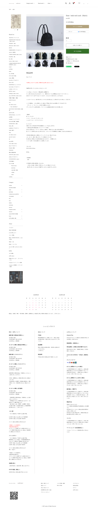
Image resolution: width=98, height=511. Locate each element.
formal (11, 174)
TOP (10, 9)
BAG (14, 9)
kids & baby (12, 167)
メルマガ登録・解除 (61, 483)
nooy (10, 102)
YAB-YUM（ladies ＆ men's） (14, 154)
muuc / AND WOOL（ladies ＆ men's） (15, 95)
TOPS (10, 189)
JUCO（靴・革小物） (13, 75)
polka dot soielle (11, 112)
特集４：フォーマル (13, 244)
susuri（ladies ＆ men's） (13, 143)
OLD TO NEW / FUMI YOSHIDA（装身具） (16, 110)
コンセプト (11, 227)
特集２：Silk (11, 241)
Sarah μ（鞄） (11, 125)
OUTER (10, 185)
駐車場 (10, 250)
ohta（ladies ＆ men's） (13, 104)
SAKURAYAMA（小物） (13, 123)
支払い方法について (45, 487)
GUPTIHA (11, 69)
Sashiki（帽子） (12, 130)
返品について (69, 57)
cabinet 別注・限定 (13, 170)
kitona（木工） (11, 82)
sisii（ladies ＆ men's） (13, 134)
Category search (28, 3)
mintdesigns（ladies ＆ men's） (14, 93)
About (49, 3)
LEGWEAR (11, 205)
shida (10, 132)
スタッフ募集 (11, 235)
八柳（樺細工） (12, 161)
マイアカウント (76, 483)
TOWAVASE (11, 150)
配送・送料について (45, 483)
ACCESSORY (11, 196)
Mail (79, 3)
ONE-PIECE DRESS (12, 187)
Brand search (40, 3)
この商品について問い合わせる (72, 61)
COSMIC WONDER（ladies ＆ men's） (15, 54)
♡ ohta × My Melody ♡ (13, 106)
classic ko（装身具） (12, 52)
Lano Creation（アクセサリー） (14, 86)
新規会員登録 (75, 485)
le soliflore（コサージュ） (13, 89)
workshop (10, 176)
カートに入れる (77, 51)
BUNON (10, 47)
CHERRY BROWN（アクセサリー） (15, 50)
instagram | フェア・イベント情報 (15, 262)
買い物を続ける (69, 63)
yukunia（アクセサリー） (13, 156)
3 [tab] (17, 29)
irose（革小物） (12, 73)
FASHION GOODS (12, 209)
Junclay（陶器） (12, 78)
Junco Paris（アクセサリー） (14, 80)
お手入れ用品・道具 (12, 218)
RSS (58, 485)
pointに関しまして (12, 232)
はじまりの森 (11, 163)
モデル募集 (11, 253)
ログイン (74, 487)
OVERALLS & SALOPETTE (14, 194)
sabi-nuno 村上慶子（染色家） (14, 121)
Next (62, 33)
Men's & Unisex (13, 165)
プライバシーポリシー (45, 492)
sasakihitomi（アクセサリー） (14, 128)
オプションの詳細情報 (77, 26)
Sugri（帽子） (11, 141)
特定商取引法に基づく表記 (71, 59)
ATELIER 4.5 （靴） (12, 43)
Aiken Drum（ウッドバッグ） (14, 37)
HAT (10, 200)
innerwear (10, 207)
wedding (11, 172)
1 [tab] (14, 29)
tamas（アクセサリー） (13, 145)
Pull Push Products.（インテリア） (15, 114)
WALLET (10, 211)
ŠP (9, 139)
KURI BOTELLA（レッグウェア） (15, 84)
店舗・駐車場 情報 (12, 230)
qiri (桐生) (10, 117)
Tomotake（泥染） (12, 148)
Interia (10, 216)
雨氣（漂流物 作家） (12, 152)
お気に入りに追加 (76, 45)
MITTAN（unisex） (12, 91)
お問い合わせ (11, 255)
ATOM (61, 485)
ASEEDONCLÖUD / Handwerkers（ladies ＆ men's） (14, 40)
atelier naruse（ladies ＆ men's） (14, 45)
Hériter (10, 71)
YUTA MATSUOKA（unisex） (14, 159)
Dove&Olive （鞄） (12, 56)
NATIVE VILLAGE (12, 100)
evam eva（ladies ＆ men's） (13, 61)
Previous (28, 33)
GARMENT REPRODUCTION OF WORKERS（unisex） (15, 64)
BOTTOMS (11, 192)
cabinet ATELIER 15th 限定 (13, 213)
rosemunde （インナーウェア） (14, 119)
